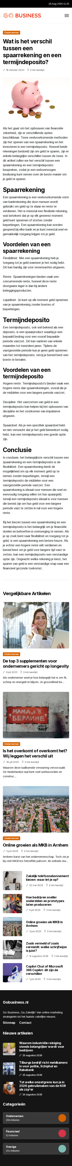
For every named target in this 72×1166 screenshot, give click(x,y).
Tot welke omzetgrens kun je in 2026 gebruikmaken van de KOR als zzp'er (42, 1085)
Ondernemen (11, 32)
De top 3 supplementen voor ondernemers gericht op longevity (36, 663)
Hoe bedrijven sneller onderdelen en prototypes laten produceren (45, 900)
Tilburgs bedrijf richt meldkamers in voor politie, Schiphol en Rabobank (43, 1066)
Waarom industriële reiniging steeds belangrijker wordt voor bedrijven (41, 1046)
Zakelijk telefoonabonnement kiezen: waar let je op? (47, 878)
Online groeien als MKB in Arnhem (35, 845)
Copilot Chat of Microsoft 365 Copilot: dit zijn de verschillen (44, 970)
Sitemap (9, 1022)
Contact (25, 1022)
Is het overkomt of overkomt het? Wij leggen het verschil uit (35, 753)
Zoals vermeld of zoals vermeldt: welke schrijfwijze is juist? (46, 947)
